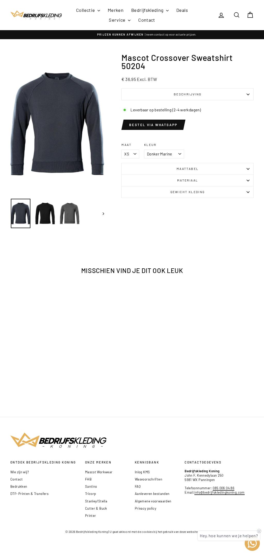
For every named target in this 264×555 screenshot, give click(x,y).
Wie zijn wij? (19, 472)
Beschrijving (188, 94)
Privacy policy (145, 508)
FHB (88, 479)
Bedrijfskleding (148, 10)
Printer (90, 515)
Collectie (86, 10)
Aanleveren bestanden (152, 494)
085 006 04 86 (223, 488)
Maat (126, 144)
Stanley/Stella (96, 501)
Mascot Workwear (99, 472)
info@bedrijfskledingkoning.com (219, 492)
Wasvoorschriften (148, 479)
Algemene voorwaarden (153, 501)
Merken (115, 10)
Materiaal (187, 180)
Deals (182, 10)
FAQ (138, 486)
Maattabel (188, 168)
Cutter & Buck (96, 508)
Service (118, 20)
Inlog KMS (142, 472)
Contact (146, 20)
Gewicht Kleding (187, 192)
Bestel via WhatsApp (153, 125)
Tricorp (90, 494)
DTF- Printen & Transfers (29, 494)
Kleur (150, 144)
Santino (91, 486)
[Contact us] (252, 543)
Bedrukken (18, 486)
